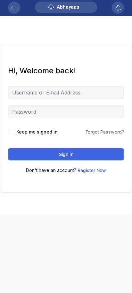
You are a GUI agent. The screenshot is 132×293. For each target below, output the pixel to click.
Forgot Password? (105, 131)
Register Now (92, 170)
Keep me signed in (37, 131)
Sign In (66, 154)
